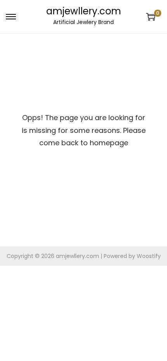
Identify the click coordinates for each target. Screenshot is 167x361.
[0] (150, 16)
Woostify (149, 256)
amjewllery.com (83, 11)
